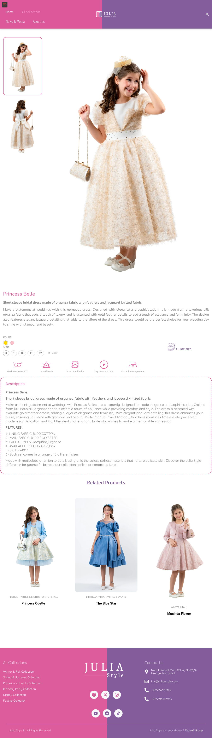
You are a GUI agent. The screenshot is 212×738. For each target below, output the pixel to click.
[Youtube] (96, 713)
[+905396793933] (147, 699)
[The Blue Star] (106, 545)
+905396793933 (161, 699)
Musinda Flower (179, 614)
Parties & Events (30, 597)
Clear (55, 352)
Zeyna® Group (194, 730)
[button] (207, 14)
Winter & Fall (50, 597)
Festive (13, 597)
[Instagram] (117, 695)
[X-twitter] (105, 695)
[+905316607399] (147, 690)
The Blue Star (106, 603)
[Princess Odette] (33, 545)
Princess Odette (33, 603)
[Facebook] (94, 695)
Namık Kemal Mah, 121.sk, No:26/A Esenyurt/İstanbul (174, 671)
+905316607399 (161, 690)
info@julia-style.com (164, 681)
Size (6, 347)
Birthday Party (95, 597)
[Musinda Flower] (179, 550)
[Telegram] (107, 713)
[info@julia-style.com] (147, 681)
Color (7, 337)
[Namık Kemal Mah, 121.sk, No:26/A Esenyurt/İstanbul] (147, 671)
